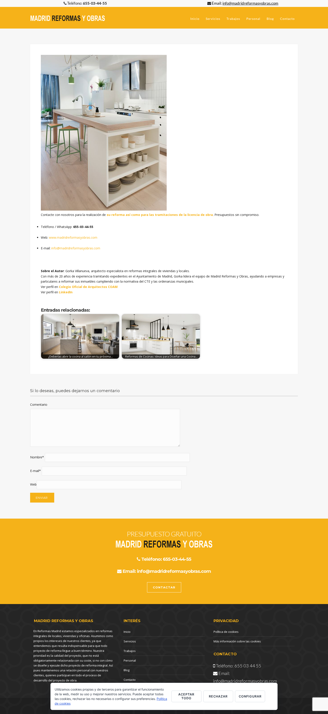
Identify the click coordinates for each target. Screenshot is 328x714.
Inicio (194, 19)
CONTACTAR (164, 587)
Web (33, 484)
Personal (253, 19)
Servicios (213, 19)
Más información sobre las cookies (237, 641)
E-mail (35, 471)
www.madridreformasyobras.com (73, 237)
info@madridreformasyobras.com (75, 248)
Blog (270, 19)
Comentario (38, 404)
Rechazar (218, 696)
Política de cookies (226, 632)
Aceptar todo (186, 696)
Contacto (287, 19)
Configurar (250, 696)
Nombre (37, 457)
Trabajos (233, 19)
